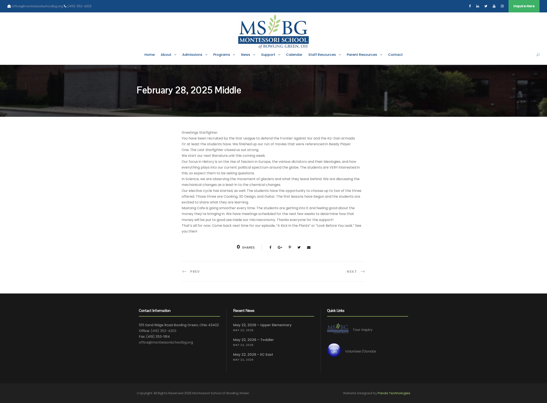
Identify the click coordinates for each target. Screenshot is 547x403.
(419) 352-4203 (79, 6)
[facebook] (470, 6)
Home (149, 54)
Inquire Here (524, 6)
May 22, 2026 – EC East (253, 354)
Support (268, 54)
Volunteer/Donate (360, 351)
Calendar (294, 54)
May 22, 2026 (243, 330)
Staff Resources (322, 54)
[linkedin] (477, 6)
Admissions (192, 54)
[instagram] (502, 6)
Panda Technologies (394, 393)
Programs (221, 54)
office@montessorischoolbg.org (38, 6)
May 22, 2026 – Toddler (253, 339)
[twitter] (485, 6)
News (245, 54)
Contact (395, 54)
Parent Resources (362, 54)
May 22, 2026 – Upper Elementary (262, 325)
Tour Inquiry (362, 329)
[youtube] (494, 6)
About (166, 54)
